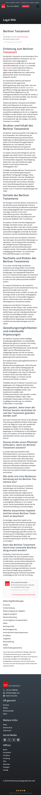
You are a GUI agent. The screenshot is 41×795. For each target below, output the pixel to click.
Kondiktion (7, 635)
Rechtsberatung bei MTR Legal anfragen (24, 594)
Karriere (6, 705)
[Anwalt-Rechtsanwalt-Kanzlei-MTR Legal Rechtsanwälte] (4, 740)
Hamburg (23, 2)
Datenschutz (7, 728)
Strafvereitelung (9, 608)
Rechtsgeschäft (8, 626)
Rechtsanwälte (8, 711)
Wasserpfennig (8, 642)
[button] (38, 6)
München (32, 2)
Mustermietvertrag (10, 617)
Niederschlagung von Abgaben (14, 611)
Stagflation (7, 639)
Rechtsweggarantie (10, 629)
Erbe (26, 66)
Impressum (7, 730)
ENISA (5, 623)
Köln (28, 2)
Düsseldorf (12, 2)
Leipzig (5, 770)
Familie (8, 68)
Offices (5, 708)
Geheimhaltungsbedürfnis (12, 648)
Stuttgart (37, 2)
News (5, 714)
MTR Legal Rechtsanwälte (21, 37)
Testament (10, 52)
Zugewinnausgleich (10, 614)
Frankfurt (18, 2)
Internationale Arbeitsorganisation (15, 632)
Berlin (7, 2)
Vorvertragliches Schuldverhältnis (15, 620)
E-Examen (6, 605)
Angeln (5, 645)
